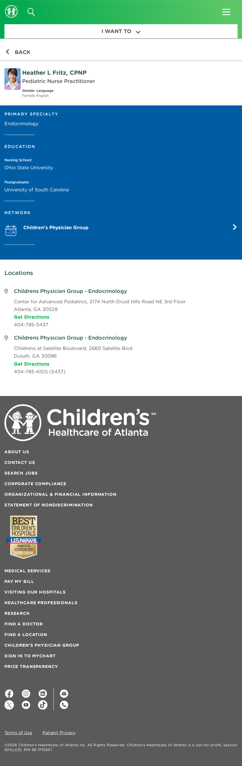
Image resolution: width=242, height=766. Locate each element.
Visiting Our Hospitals (35, 592)
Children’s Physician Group (41, 645)
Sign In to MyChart (29, 656)
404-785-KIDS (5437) (40, 371)
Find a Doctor (23, 624)
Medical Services (27, 570)
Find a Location (25, 634)
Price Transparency (31, 666)
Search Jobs (20, 473)
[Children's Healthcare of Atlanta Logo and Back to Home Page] (11, 7)
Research (17, 613)
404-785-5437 (31, 324)
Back (21, 52)
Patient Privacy (59, 733)
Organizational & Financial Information (60, 494)
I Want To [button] (116, 31)
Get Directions (31, 317)
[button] (226, 10)
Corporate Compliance (35, 483)
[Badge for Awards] (23, 537)
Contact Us (19, 462)
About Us (16, 451)
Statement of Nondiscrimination (48, 505)
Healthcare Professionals (41, 602)
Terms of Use (18, 733)
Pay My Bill (19, 581)
